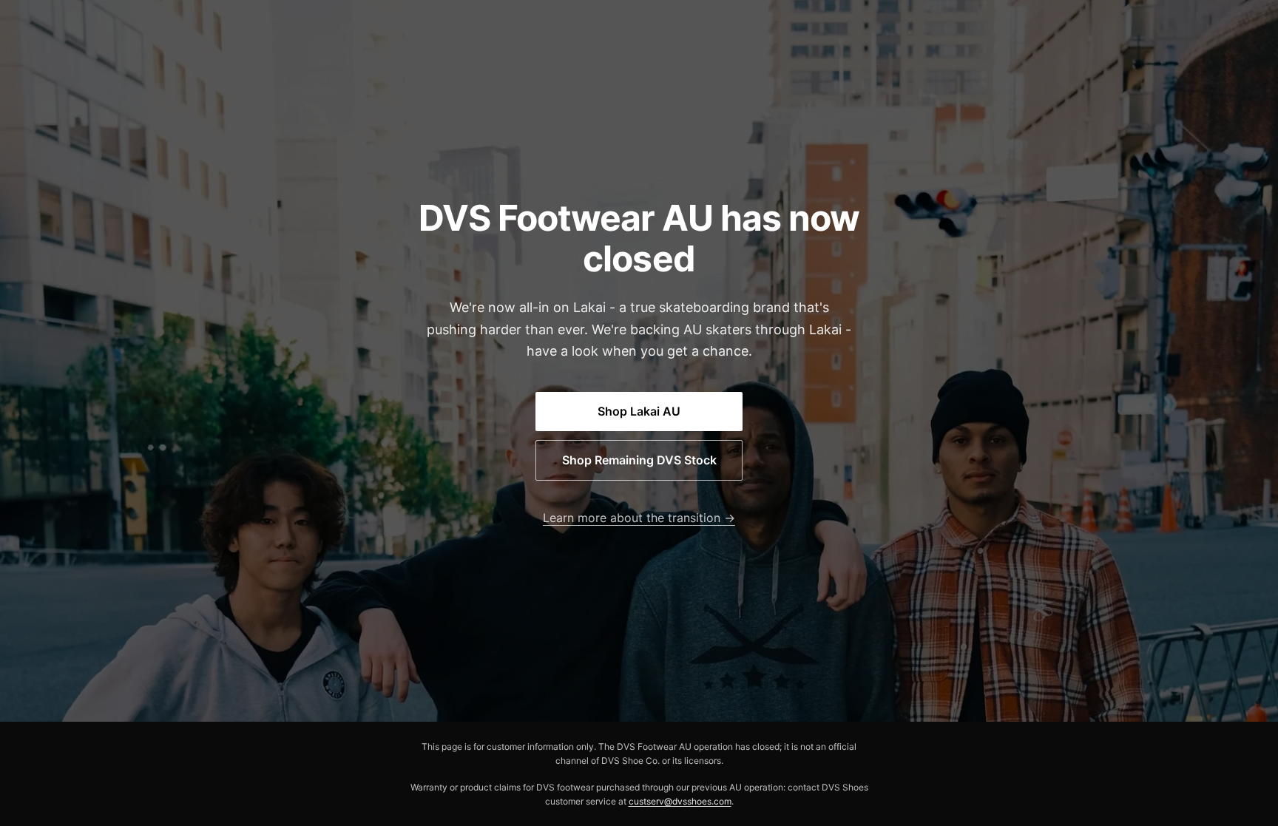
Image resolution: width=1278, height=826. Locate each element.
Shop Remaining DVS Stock (639, 460)
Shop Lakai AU (639, 411)
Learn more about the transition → (639, 517)
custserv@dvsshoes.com (680, 801)
